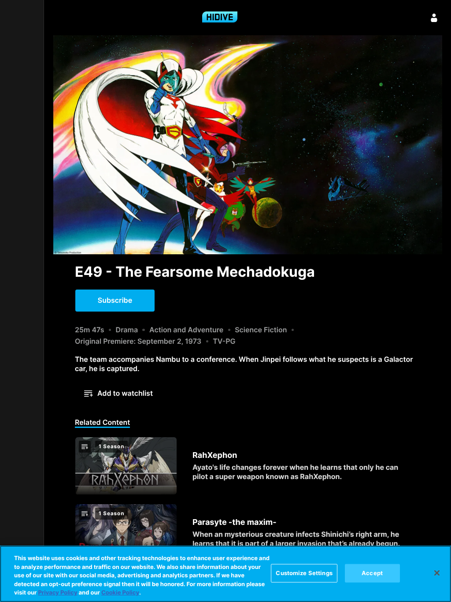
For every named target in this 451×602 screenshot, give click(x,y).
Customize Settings (304, 572)
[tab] (102, 423)
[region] (225, 574)
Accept (372, 572)
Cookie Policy (120, 592)
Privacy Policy (57, 592)
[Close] (437, 573)
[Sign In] (434, 18)
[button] (115, 301)
